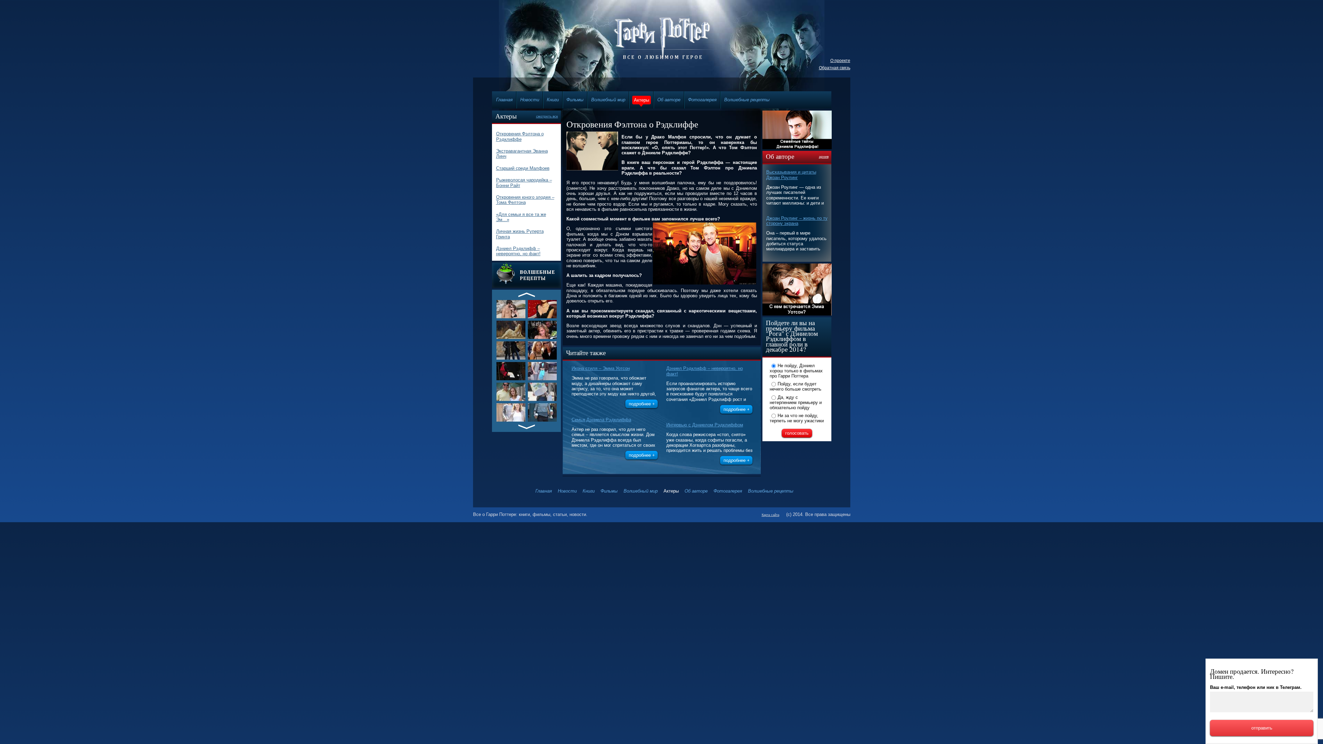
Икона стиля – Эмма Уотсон (601, 368)
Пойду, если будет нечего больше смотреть (795, 386)
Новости (529, 99)
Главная (504, 99)
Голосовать (797, 433)
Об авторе (668, 99)
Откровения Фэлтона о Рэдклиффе (520, 136)
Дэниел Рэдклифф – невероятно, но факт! (518, 251)
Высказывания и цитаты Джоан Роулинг (791, 174)
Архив (824, 156)
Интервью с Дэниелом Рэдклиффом (704, 424)
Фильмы (575, 99)
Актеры (641, 100)
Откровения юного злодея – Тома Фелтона (525, 200)
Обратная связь (834, 68)
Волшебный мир (608, 99)
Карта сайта (770, 515)
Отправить (1261, 728)
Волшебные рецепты (747, 99)
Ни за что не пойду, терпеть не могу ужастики (797, 418)
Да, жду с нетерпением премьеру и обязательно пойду (796, 402)
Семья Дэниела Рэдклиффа (601, 419)
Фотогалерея (702, 99)
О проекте (840, 61)
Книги (553, 99)
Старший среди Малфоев (523, 168)
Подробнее (640, 403)
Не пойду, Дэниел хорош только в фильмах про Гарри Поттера (796, 371)
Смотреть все (547, 116)
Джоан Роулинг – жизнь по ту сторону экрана (797, 221)
